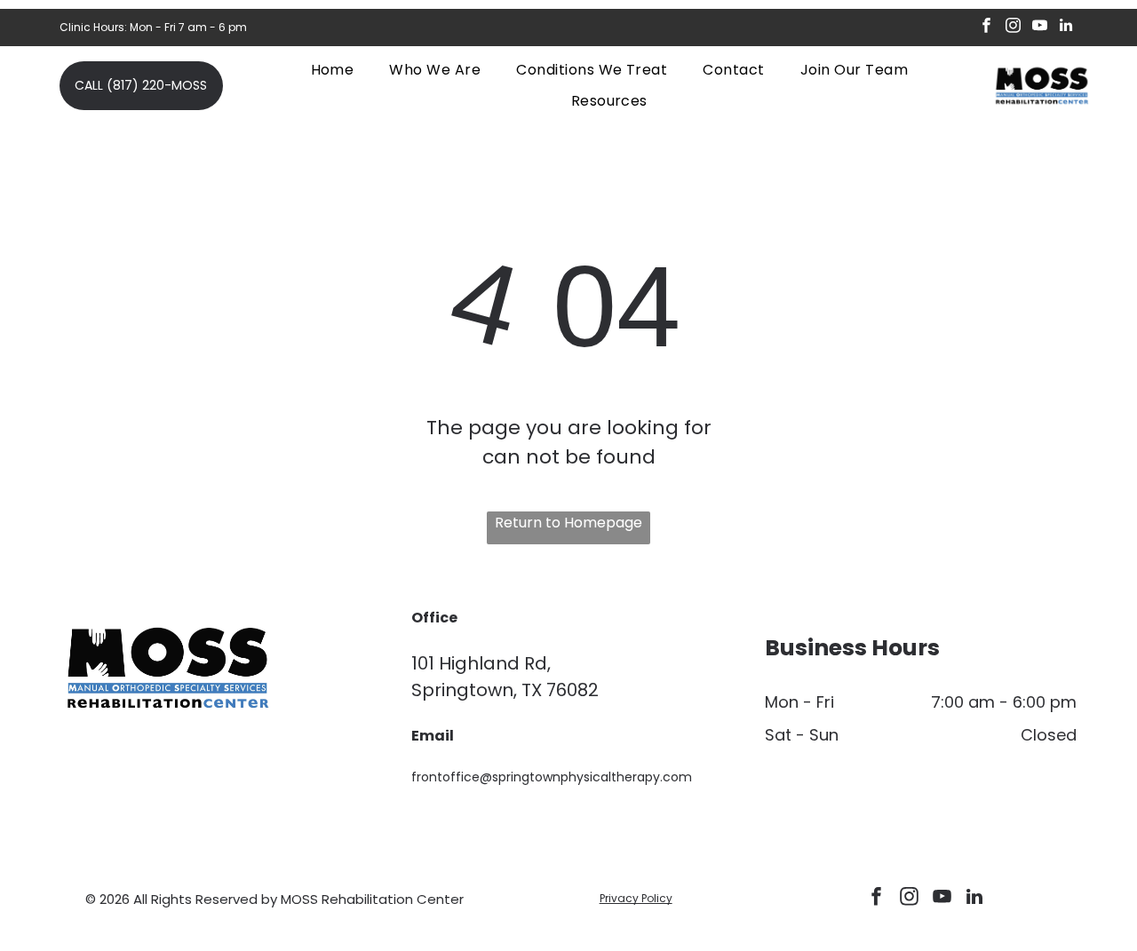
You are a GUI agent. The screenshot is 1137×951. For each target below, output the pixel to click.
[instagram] (1013, 27)
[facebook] (986, 27)
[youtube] (1040, 27)
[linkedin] (1066, 27)
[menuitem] (332, 69)
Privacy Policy (636, 898)
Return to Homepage (568, 522)
